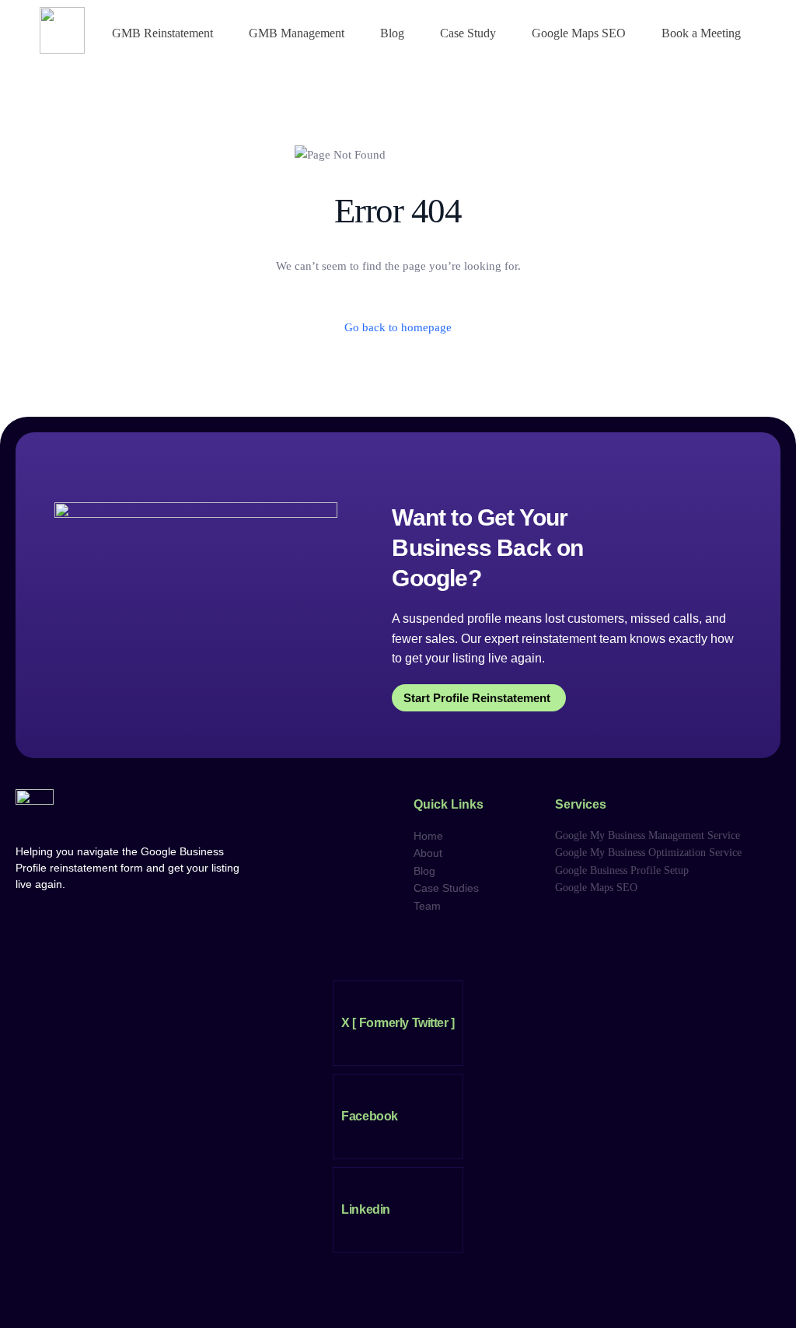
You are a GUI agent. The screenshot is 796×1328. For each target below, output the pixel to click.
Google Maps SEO (579, 33)
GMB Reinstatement (162, 33)
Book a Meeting (701, 33)
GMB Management (296, 33)
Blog (392, 33)
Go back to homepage (398, 327)
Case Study (468, 33)
